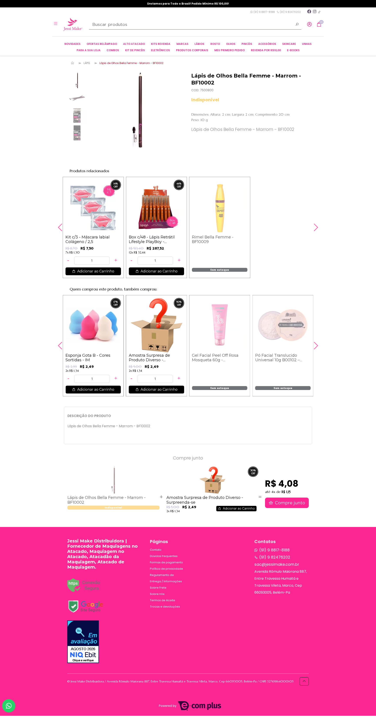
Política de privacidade (166, 569)
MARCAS (182, 44)
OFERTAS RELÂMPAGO (102, 44)
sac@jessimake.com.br (276, 564)
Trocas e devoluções (165, 606)
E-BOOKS (293, 50)
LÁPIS (87, 63)
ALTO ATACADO (134, 44)
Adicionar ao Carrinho (95, 271)
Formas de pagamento (166, 562)
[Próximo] (315, 227)
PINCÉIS (247, 44)
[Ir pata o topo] (304, 681)
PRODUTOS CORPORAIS (192, 50)
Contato (155, 550)
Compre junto (289, 502)
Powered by (168, 706)
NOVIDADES (72, 44)
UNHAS (307, 44)
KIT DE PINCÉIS (135, 50)
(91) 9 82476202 (290, 12)
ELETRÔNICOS (160, 50)
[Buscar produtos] (297, 25)
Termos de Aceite (162, 600)
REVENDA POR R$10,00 (266, 50)
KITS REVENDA (160, 44)
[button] (309, 24)
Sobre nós (157, 594)
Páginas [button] (159, 542)
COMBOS (113, 50)
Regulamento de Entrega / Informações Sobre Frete (166, 581)
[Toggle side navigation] (56, 24)
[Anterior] (61, 227)
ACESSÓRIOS (267, 44)
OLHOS (230, 44)
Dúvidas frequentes (164, 556)
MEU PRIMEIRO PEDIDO (229, 50)
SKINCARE (289, 44)
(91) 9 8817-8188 (264, 12)
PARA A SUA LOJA (89, 50)
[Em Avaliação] (83, 641)
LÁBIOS (199, 44)
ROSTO (215, 44)
